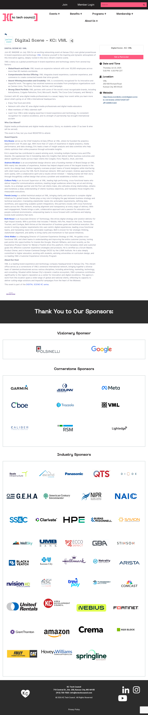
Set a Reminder (121, 57)
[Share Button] (71, 40)
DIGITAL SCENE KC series (37, 284)
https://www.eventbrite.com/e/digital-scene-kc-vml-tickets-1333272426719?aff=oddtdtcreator (120, 100)
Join (64, 4)
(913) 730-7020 (62, 693)
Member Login (86, 4)
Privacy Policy (74, 709)
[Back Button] (6, 34)
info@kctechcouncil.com (81, 693)
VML (39, 55)
